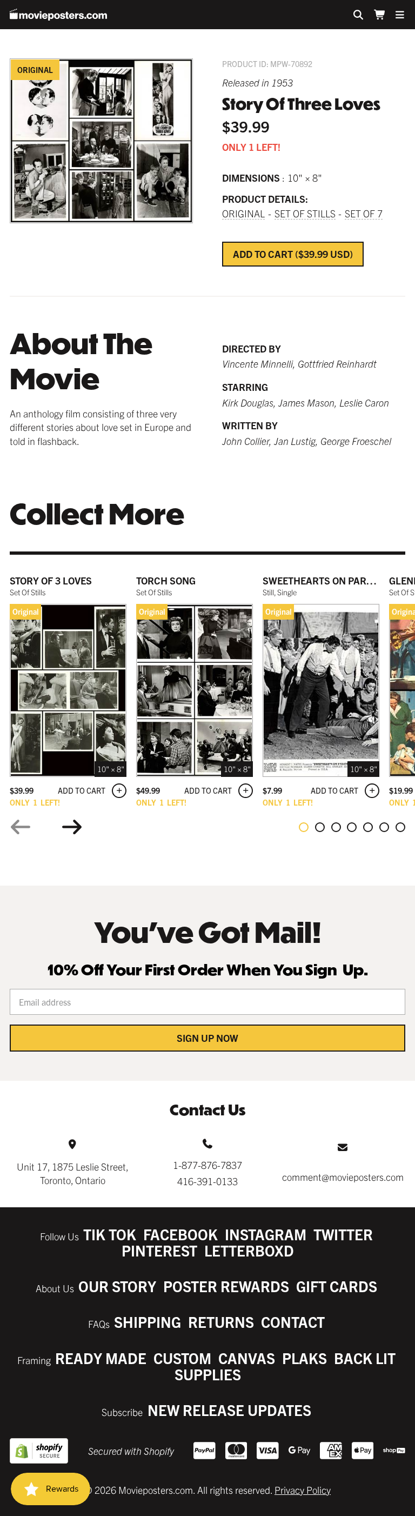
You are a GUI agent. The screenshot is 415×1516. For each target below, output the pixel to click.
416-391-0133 (207, 1181)
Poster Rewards (226, 1286)
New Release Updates (229, 1409)
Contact (293, 1321)
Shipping (147, 1321)
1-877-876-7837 (207, 1165)
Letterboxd (249, 1250)
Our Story (117, 1286)
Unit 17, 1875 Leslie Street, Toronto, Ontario (73, 1173)
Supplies (208, 1374)
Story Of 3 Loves (51, 580)
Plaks (304, 1358)
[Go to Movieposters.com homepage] (58, 15)
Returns (221, 1321)
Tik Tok (109, 1234)
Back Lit (365, 1358)
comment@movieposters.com (343, 1177)
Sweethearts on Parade (324, 580)
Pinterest (159, 1250)
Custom (182, 1358)
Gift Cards (336, 1286)
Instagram (265, 1234)
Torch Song (166, 580)
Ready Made (100, 1358)
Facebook (180, 1234)
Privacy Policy (303, 1490)
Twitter (343, 1234)
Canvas (246, 1358)
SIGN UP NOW (207, 1038)
